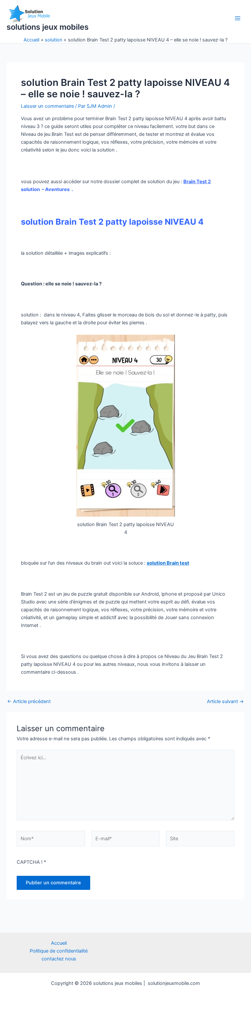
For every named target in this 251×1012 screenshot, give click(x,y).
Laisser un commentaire (47, 106)
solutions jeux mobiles (48, 27)
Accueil (59, 943)
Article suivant (225, 701)
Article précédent (29, 701)
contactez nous (59, 959)
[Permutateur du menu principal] (237, 18)
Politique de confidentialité (59, 951)
